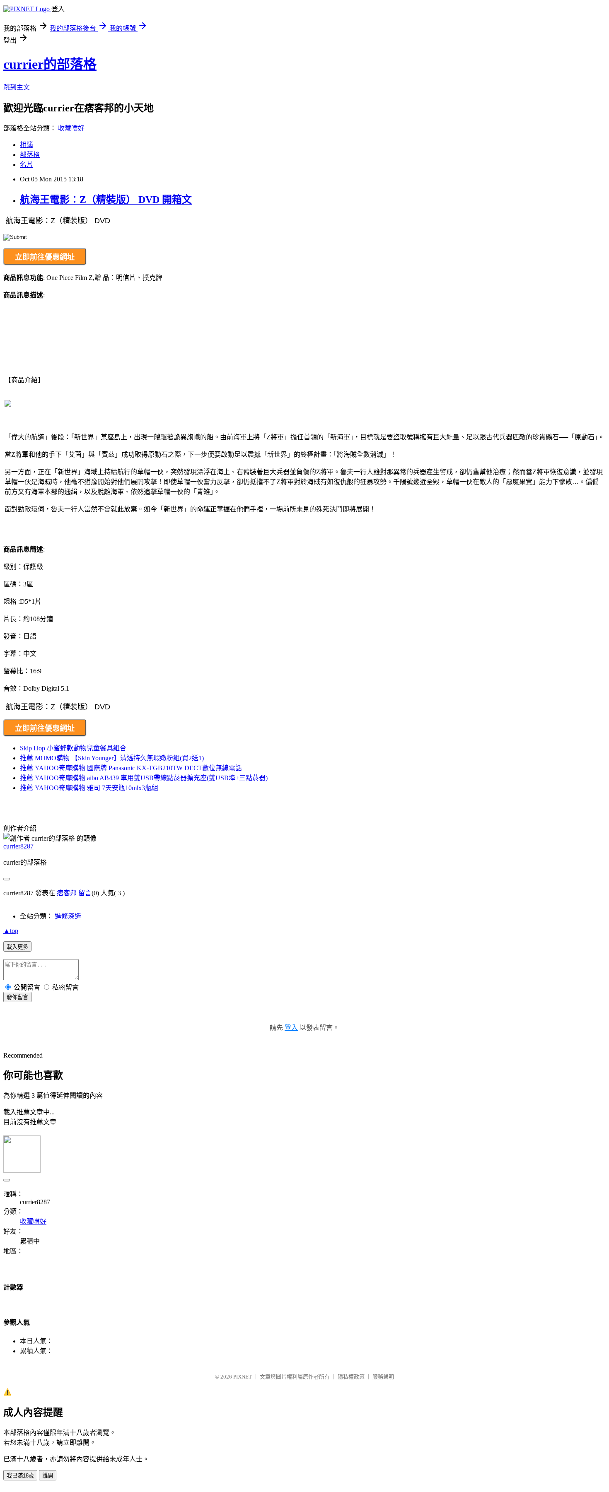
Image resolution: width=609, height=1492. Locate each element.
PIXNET (242, 1377)
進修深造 (68, 916)
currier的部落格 (50, 64)
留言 (85, 893)
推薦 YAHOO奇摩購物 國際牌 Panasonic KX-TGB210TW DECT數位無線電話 (131, 767)
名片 (26, 164)
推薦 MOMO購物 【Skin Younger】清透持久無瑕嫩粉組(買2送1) (112, 758)
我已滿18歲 (20, 1476)
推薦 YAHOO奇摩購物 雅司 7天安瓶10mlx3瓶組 (89, 787)
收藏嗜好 (71, 128)
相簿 (26, 144)
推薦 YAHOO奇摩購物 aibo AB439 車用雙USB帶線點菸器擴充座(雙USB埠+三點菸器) (144, 777)
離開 (47, 1476)
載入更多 (17, 947)
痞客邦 (67, 893)
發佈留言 (17, 997)
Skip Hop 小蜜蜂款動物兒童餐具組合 (73, 748)
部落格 (30, 154)
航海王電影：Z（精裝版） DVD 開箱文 (106, 199)
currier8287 (18, 846)
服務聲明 (383, 1377)
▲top (10, 930)
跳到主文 (16, 87)
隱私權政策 (351, 1377)
